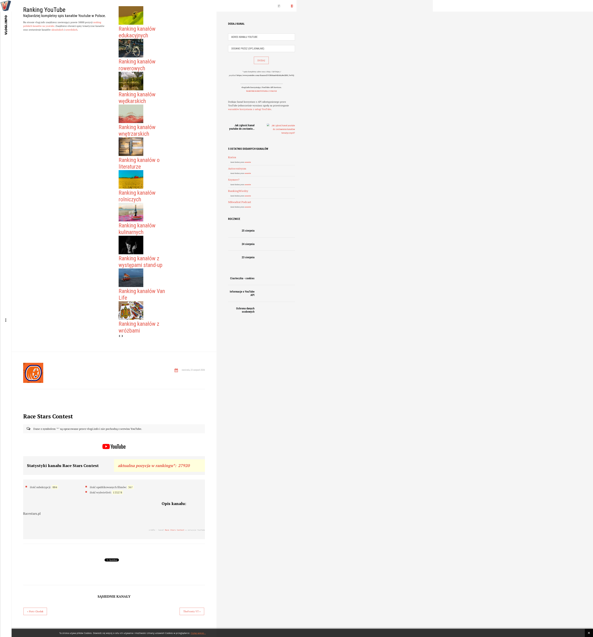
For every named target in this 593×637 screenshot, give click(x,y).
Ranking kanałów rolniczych (137, 196)
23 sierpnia (248, 257)
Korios (232, 157)
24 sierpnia (248, 244)
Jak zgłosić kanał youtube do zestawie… (241, 127)
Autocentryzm (237, 168)
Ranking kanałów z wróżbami (139, 327)
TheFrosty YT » (192, 611)
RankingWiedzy (238, 191)
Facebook (279, 6)
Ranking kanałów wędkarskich (137, 97)
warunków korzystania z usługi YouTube (249, 109)
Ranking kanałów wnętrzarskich (137, 130)
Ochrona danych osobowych (245, 310)
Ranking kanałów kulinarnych (137, 228)
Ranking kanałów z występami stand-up (140, 261)
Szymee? (233, 179)
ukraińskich (57, 29)
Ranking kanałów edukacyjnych (137, 32)
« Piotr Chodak (35, 611)
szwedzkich (71, 29)
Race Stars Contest (174, 530)
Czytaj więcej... (198, 633)
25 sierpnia (248, 230)
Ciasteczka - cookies (242, 278)
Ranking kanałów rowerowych (137, 64)
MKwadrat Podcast (239, 202)
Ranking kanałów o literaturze (139, 163)
